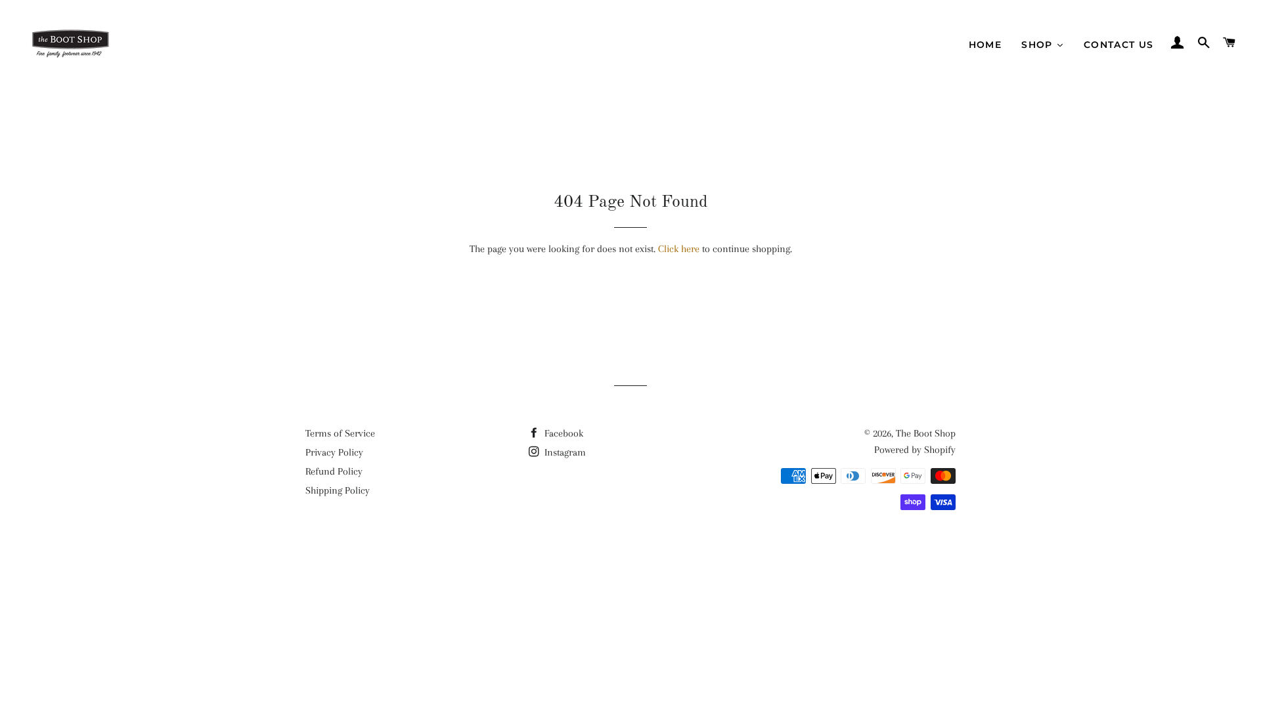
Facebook (562, 433)
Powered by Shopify (915, 450)
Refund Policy (334, 471)
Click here (678, 249)
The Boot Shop (926, 433)
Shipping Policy (337, 490)
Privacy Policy (334, 452)
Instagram (564, 452)
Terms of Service (340, 433)
